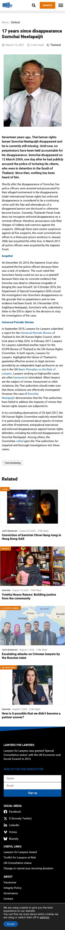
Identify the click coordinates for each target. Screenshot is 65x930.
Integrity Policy (12, 888)
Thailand (55, 45)
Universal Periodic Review (36, 333)
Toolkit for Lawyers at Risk (20, 857)
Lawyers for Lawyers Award (20, 852)
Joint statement (10, 531)
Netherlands (8, 668)
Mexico (5, 549)
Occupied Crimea (10, 608)
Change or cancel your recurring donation (28, 868)
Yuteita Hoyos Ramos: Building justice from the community (29, 596)
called (19, 441)
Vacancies (10, 882)
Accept (10, 924)
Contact (8, 898)
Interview (6, 590)
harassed (18, 377)
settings (44, 917)
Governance (11, 893)
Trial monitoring (12, 463)
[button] (34, 5)
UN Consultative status (18, 863)
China (5, 489)
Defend (15, 22)
